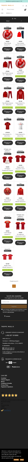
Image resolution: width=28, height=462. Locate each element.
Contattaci (3, 378)
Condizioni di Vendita (6, 383)
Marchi (3, 381)
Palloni (7, 183)
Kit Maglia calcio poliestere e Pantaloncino (7, 150)
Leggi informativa (10, 312)
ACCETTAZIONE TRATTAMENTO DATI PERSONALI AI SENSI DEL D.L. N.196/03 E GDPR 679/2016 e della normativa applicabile (15, 311)
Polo (8, 118)
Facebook (8, 316)
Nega (22, 459)
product (20, 55)
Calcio (7, 27)
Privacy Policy (4, 385)
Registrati (14, 306)
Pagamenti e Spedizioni (7, 387)
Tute (8, 86)
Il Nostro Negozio (5, 380)
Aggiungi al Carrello (8, 49)
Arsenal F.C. (20, 86)
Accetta (16, 459)
